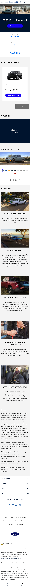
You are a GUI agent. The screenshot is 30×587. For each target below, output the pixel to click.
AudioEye (19, 524)
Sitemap (23, 517)
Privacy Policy (15, 517)
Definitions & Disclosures (19, 521)
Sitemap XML (6, 521)
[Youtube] (16, 505)
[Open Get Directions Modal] (20, 2)
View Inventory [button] (15, 26)
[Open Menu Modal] (2, 2)
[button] (22, 106)
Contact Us (6, 517)
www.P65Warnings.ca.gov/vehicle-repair (11, 558)
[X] (12, 505)
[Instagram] (20, 505)
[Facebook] (9, 505)
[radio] (3, 170)
